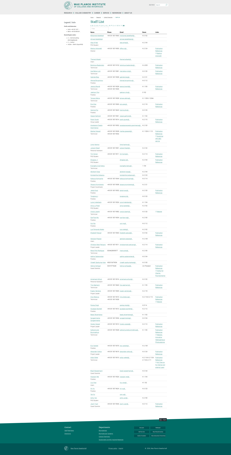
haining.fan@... (124, 110)
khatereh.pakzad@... (126, 233)
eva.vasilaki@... (125, 346)
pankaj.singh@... (125, 305)
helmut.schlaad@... (126, 266)
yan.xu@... (123, 394)
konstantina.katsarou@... (128, 175)
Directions (68, 434)
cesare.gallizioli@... (126, 116)
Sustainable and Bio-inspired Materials (111, 440)
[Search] (166, 5)
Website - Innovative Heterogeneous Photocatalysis (160, 338)
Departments (104, 427)
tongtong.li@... (124, 196)
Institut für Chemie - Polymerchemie (160, 273)
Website (159, 212)
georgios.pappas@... (126, 239)
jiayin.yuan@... (124, 404)
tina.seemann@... (125, 285)
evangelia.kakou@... (126, 166)
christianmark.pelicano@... (128, 245)
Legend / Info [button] (70, 22)
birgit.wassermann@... (127, 371)
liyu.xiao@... (124, 383)
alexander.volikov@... (126, 351)
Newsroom (116, 13)
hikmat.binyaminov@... (127, 80)
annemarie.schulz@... (127, 279)
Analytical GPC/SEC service (159, 138)
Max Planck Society (158, 431)
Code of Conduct (141, 435)
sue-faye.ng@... (125, 217)
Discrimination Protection (158, 435)
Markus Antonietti (158, 55)
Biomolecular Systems (106, 434)
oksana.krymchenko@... (127, 184)
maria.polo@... (124, 251)
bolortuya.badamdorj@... (128, 65)
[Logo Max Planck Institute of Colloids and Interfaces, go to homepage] (98, 5)
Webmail (158, 427)
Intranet (141, 427)
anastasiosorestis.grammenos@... (131, 125)
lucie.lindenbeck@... (126, 202)
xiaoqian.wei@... (125, 377)
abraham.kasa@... (125, 172)
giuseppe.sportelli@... (126, 309)
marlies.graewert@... (126, 131)
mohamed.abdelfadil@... (127, 36)
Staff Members (69, 430)
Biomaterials (103, 430)
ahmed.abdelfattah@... (127, 39)
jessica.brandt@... (125, 86)
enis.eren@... (124, 104)
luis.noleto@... (124, 229)
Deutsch (152, 5)
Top (164, 420)
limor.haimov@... (125, 144)
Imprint (121, 448)
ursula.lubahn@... (125, 212)
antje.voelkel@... (125, 357)
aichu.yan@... (124, 398)
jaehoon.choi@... (125, 92)
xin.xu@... (123, 388)
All (123, 26)
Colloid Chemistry (104, 437)
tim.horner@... (124, 154)
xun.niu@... (123, 223)
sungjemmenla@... (126, 318)
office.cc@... (124, 48)
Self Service (142, 431)
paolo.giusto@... (125, 119)
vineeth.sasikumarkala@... (128, 262)
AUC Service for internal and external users (160, 365)
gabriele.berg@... (125, 77)
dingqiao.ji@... (124, 160)
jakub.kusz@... (124, 190)
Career (97, 13)
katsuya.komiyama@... (127, 179)
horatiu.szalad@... (125, 324)
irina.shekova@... (125, 297)
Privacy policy (112, 448)
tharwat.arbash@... (126, 59)
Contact (68, 427)
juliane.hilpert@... (125, 148)
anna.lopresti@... (125, 206)
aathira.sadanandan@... (127, 256)
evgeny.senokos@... (126, 291)
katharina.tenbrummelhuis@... (129, 330)
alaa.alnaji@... (124, 43)
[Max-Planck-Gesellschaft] (67, 448)
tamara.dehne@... (125, 98)
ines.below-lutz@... (126, 71)
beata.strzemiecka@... (127, 315)
